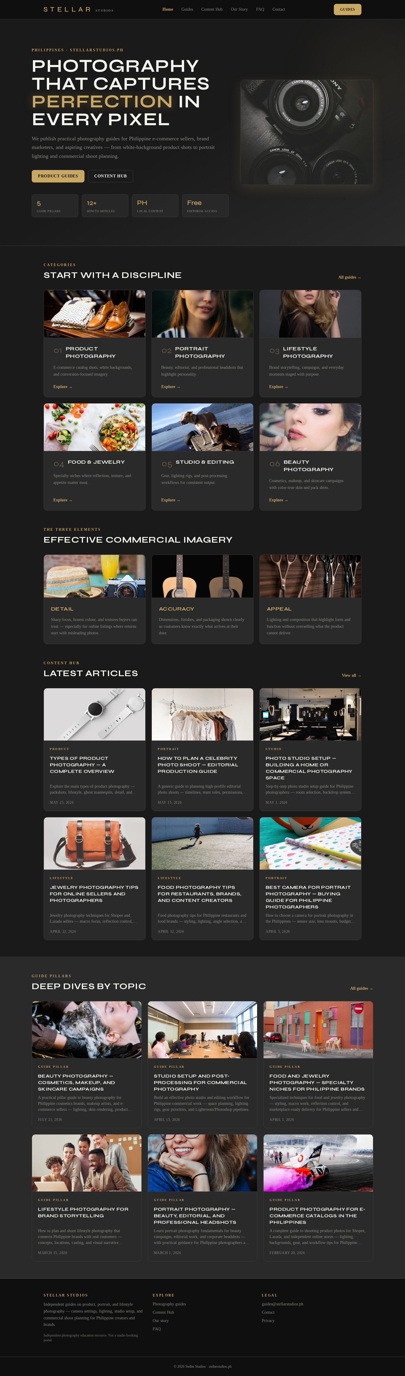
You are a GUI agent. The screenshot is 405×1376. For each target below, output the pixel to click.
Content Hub (212, 9)
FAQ (260, 9)
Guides (187, 9)
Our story (161, 1320)
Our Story (239, 9)
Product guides (58, 176)
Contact (278, 9)
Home (167, 9)
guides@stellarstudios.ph (282, 1304)
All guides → (349, 277)
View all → (351, 675)
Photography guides (169, 1304)
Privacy (268, 1320)
